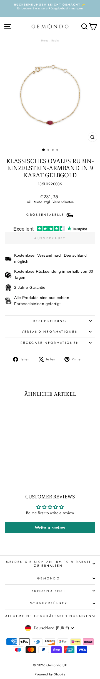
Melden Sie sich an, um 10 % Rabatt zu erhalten (48, 564)
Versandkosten (63, 201)
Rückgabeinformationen (50, 342)
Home (44, 40)
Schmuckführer (48, 603)
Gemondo (48, 578)
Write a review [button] (50, 527)
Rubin (55, 40)
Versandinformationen (50, 331)
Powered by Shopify (50, 674)
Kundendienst (49, 591)
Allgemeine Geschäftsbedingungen (48, 616)
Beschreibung (50, 321)
